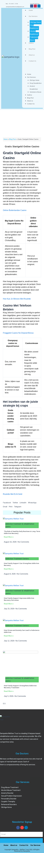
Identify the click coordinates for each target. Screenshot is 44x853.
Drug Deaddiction (34, 26)
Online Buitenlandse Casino (14, 210)
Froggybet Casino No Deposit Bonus (18, 333)
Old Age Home (35, 22)
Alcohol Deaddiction (34, 32)
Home (31, 10)
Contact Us (32, 61)
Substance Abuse (34, 38)
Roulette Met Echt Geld (12, 494)
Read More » (9, 537)
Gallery (31, 43)
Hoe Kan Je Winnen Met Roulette (17, 299)
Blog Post (32, 49)
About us (32, 55)
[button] (7, 502)
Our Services (33, 16)
